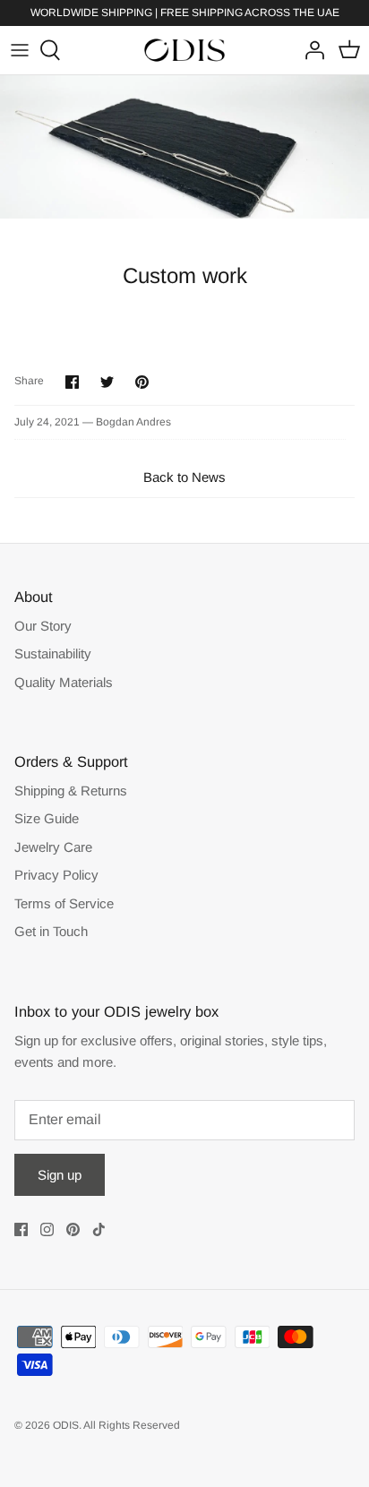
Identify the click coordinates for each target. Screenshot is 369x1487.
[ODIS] (184, 50)
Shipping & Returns (70, 790)
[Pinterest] (73, 1229)
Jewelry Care (53, 847)
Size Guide (46, 818)
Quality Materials (63, 682)
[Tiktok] (99, 1229)
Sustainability (52, 653)
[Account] (310, 50)
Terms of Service (64, 903)
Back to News (184, 477)
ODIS (66, 1425)
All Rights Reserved (131, 1425)
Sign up (60, 1174)
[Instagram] (47, 1229)
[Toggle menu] (19, 50)
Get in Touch (51, 931)
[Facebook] (21, 1229)
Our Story (43, 625)
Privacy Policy (56, 874)
